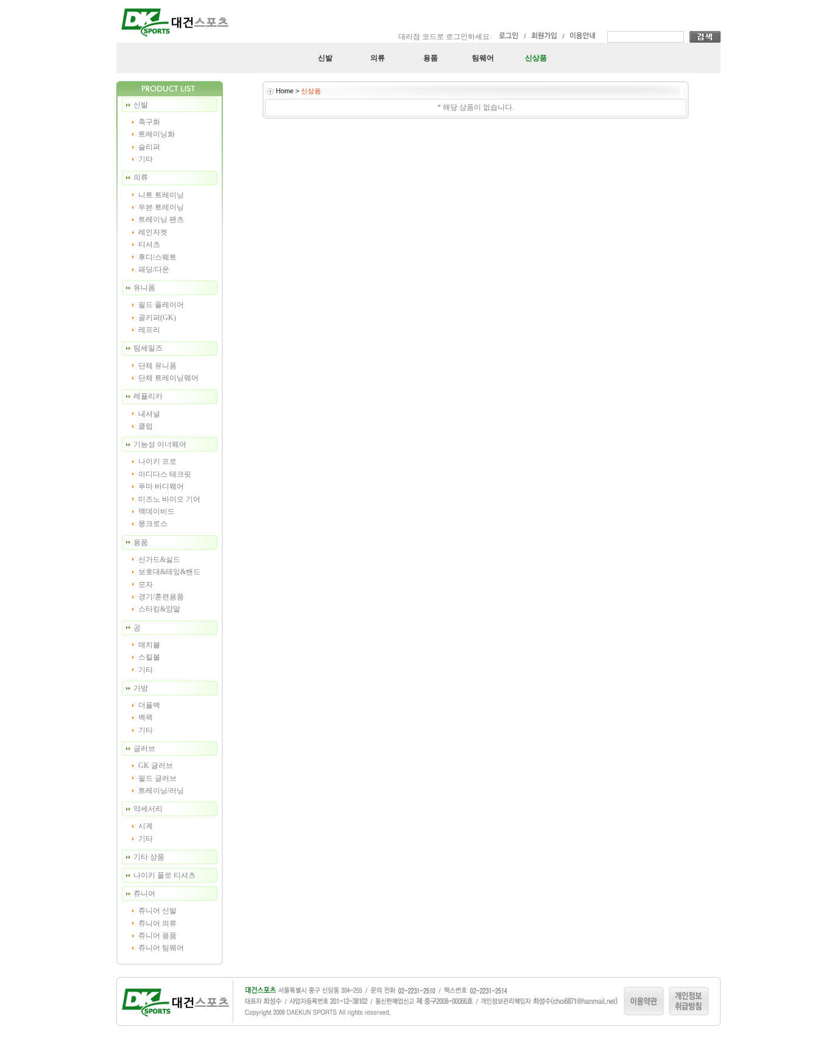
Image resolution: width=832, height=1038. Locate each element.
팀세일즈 (148, 348)
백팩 (145, 717)
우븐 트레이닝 (161, 207)
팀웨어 (483, 58)
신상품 (536, 58)
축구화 (149, 122)
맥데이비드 (156, 511)
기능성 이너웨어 (159, 444)
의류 (377, 58)
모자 (145, 584)
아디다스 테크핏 (164, 474)
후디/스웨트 (157, 257)
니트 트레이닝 (161, 195)
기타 (145, 159)
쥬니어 (144, 893)
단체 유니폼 (157, 365)
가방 (140, 688)
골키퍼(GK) (157, 317)
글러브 (144, 748)
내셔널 (149, 414)
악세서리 (148, 809)
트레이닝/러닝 (161, 790)
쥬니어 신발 (157, 910)
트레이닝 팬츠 (161, 219)
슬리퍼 (149, 147)
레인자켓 (152, 232)
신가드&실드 (159, 559)
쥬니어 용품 (157, 935)
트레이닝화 (156, 134)
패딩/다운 (153, 269)
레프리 (149, 329)
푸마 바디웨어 (161, 486)
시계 (145, 826)
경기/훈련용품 (161, 596)
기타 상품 (148, 857)
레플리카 (148, 396)
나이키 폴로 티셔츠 (164, 875)
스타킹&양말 (159, 609)
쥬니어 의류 (157, 923)
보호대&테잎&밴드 (169, 571)
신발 (325, 58)
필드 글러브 (157, 778)
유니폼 (144, 287)
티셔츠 (149, 244)
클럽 (145, 426)
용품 (430, 58)
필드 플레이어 (161, 304)
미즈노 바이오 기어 (169, 499)
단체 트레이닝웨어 (168, 378)
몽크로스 (152, 523)
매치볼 (149, 645)
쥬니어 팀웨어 (161, 948)
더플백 (149, 705)
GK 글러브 (155, 765)
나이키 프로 (157, 461)
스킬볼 (149, 657)
